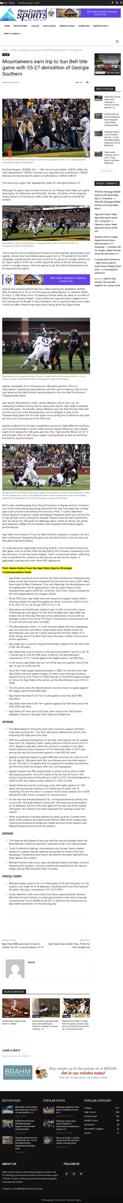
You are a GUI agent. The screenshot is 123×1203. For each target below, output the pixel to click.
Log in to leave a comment (16, 1056)
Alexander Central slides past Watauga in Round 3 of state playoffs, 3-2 (112, 102)
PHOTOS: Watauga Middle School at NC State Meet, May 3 (107, 205)
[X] (32, 90)
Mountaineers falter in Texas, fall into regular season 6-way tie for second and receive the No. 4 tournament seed (75, 1025)
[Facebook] (112, 3)
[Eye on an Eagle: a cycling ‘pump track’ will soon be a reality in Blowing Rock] (48, 1140)
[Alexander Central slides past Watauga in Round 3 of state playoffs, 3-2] (98, 98)
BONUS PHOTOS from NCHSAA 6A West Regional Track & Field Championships (111, 119)
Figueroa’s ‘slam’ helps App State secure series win (105, 227)
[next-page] (9, 1037)
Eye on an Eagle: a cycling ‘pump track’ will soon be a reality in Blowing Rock (67, 1140)
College (13, 50)
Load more (107, 171)
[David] (15, 968)
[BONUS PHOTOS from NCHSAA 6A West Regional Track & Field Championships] (98, 115)
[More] (55, 90)
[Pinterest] (40, 90)
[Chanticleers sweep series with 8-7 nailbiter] (16, 1008)
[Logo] (24, 15)
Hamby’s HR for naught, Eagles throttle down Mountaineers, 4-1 (107, 250)
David (31, 962)
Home (5, 50)
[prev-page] (4, 1037)
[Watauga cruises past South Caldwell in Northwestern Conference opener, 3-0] (48, 1123)
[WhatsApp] (47, 90)
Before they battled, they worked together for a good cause (107, 282)
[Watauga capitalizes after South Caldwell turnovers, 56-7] (48, 1109)
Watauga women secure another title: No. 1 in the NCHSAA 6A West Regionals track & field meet (26, 1143)
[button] (117, 41)
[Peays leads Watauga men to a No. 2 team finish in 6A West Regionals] (98, 153)
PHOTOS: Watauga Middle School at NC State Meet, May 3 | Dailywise (107, 195)
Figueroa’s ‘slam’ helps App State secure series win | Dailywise (105, 217)
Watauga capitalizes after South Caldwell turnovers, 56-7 (67, 1110)
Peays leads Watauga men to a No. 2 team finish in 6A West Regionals (111, 157)
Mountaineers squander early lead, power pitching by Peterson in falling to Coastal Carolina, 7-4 (45, 1025)
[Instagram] (117, 3)
